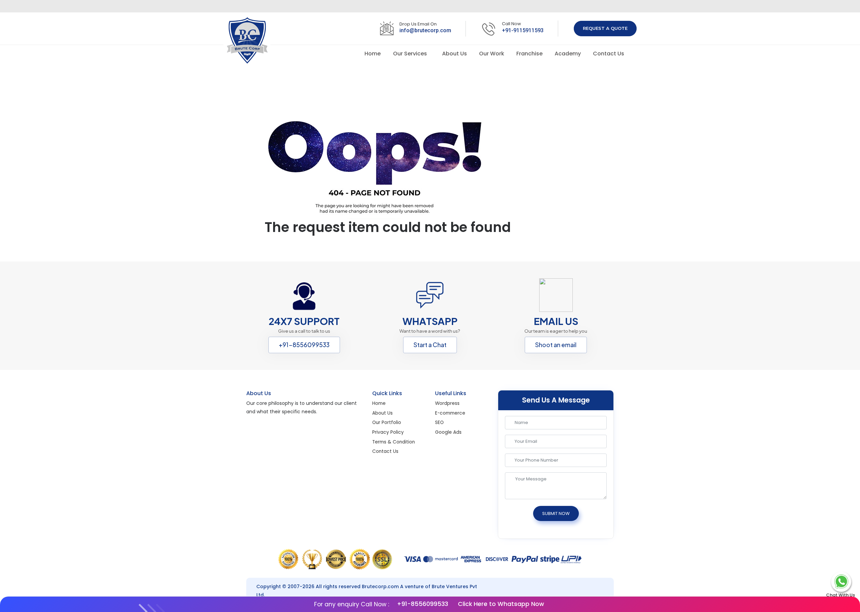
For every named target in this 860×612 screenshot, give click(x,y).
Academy (568, 53)
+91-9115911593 (523, 30)
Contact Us (608, 53)
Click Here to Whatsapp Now (500, 604)
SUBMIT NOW (556, 513)
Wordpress (447, 403)
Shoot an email (555, 344)
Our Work (492, 53)
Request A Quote (605, 28)
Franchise (530, 53)
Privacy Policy (388, 432)
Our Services (410, 53)
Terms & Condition (393, 442)
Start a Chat (430, 344)
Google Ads (448, 432)
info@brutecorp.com (425, 30)
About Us (455, 53)
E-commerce (450, 413)
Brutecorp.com (380, 586)
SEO (439, 422)
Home (373, 53)
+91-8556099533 (304, 344)
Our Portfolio (386, 422)
